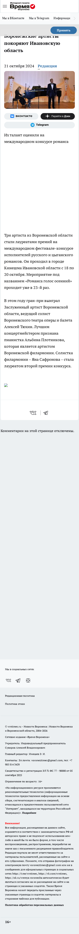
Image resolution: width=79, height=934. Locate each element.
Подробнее (29, 812)
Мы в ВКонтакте (13, 18)
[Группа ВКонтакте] (21, 116)
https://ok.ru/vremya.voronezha (23, 877)
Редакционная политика (20, 695)
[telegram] (47, 413)
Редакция (47, 65)
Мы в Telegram (39, 18)
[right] (74, 18)
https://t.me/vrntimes (24, 873)
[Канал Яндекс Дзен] (58, 116)
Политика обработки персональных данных (34, 905)
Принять (63, 30)
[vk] (33, 413)
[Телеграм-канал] (39, 125)
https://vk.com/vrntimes (52, 873)
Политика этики (15, 703)
